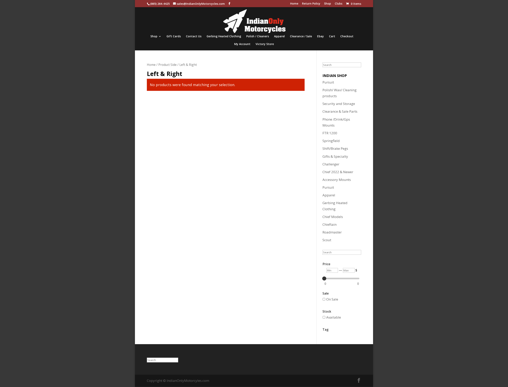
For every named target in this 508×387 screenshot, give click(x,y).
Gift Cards (173, 36)
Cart (332, 36)
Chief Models (332, 216)
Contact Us (193, 36)
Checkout (346, 36)
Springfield (331, 140)
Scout (326, 240)
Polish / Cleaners (257, 36)
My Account (242, 44)
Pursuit (328, 82)
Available (333, 317)
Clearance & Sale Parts (339, 111)
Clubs (338, 3)
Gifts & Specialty (335, 156)
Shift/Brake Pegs (335, 148)
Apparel (279, 36)
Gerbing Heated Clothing (224, 36)
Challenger (330, 164)
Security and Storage (338, 103)
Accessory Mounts (336, 179)
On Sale (332, 299)
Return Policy (311, 3)
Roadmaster (332, 232)
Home (294, 3)
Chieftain (329, 224)
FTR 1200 (329, 133)
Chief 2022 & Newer (337, 172)
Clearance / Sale (301, 36)
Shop (327, 3)
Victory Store (265, 44)
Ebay (320, 36)
